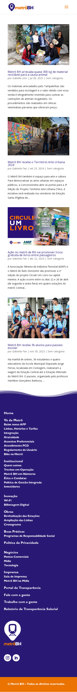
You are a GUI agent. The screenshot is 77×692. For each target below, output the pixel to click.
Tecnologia (11, 565)
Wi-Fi (7, 500)
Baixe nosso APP (15, 424)
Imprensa (11, 572)
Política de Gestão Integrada (23, 482)
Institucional (13, 461)
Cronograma (12, 524)
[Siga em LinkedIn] (16, 657)
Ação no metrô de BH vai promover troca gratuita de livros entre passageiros (35, 253)
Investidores (12, 487)
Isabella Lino (19, 78)
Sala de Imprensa (15, 577)
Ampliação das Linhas (18, 520)
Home (8, 413)
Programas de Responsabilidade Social (29, 536)
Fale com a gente (17, 595)
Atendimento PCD (16, 446)
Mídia (7, 561)
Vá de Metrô (13, 420)
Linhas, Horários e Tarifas (21, 429)
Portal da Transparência (22, 588)
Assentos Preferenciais (19, 441)
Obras (8, 512)
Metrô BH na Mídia (16, 581)
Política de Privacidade (21, 543)
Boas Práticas (14, 532)
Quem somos (12, 465)
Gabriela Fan (19, 168)
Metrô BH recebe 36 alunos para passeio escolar (35, 346)
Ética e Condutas (15, 478)
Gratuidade (11, 437)
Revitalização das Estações (22, 516)
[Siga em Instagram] (7, 657)
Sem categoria (54, 78)
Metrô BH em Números (19, 474)
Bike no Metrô (13, 454)
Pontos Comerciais (16, 557)
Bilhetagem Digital (16, 505)
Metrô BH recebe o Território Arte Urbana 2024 (36, 163)
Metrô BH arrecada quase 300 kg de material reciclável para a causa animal (38, 73)
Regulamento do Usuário (20, 450)
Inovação (11, 496)
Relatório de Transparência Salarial (31, 609)
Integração (11, 433)
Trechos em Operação (18, 470)
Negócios (11, 552)
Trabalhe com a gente (20, 602)
